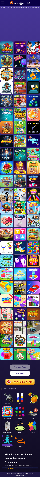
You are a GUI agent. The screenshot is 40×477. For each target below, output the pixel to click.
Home (3, 7)
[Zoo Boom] (20, 141)
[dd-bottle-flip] (20, 220)
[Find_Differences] (33, 234)
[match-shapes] (6, 354)
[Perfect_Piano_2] (20, 261)
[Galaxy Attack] (6, 101)
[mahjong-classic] (20, 354)
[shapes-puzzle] (6, 220)
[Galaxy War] (6, 154)
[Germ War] (20, 154)
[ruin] (33, 261)
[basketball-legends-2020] (33, 61)
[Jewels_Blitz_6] (20, 207)
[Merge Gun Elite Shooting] (6, 207)
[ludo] (20, 247)
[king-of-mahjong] (20, 274)
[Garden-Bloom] (33, 154)
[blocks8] (33, 354)
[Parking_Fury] (20, 287)
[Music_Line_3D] (6, 287)
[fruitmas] (33, 74)
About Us (13, 473)
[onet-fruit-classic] (33, 314)
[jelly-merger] (33, 101)
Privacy (31, 473)
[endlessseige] (6, 61)
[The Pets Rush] (20, 127)
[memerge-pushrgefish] (33, 181)
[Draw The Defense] (6, 261)
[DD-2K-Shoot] (6, 300)
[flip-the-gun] (33, 127)
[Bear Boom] (33, 207)
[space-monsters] (20, 61)
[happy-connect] (33, 167)
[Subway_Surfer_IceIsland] (6, 340)
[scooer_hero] (33, 47)
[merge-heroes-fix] (6, 181)
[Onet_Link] (6, 327)
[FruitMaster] (33, 114)
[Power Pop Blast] (33, 194)
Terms (26, 473)
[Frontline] (33, 141)
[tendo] (33, 274)
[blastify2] (33, 340)
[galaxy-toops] (20, 314)
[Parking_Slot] (33, 327)
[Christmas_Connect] (6, 314)
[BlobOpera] (33, 300)
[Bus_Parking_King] (20, 181)
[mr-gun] (33, 87)
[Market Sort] (20, 87)
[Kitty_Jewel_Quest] (20, 194)
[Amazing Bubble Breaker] (20, 340)
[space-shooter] (20, 47)
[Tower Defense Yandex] (20, 114)
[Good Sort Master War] (20, 101)
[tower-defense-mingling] (6, 127)
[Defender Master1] (6, 141)
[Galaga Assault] (6, 114)
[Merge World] (6, 167)
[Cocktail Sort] (6, 247)
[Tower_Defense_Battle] (6, 74)
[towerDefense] (6, 87)
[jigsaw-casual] (20, 300)
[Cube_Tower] (20, 74)
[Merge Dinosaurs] (6, 234)
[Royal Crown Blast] (20, 167)
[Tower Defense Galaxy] (6, 47)
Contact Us (20, 473)
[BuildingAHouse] (33, 247)
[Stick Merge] (6, 194)
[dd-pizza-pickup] (20, 327)
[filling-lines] (6, 274)
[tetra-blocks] (20, 234)
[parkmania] (33, 287)
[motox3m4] (33, 220)
